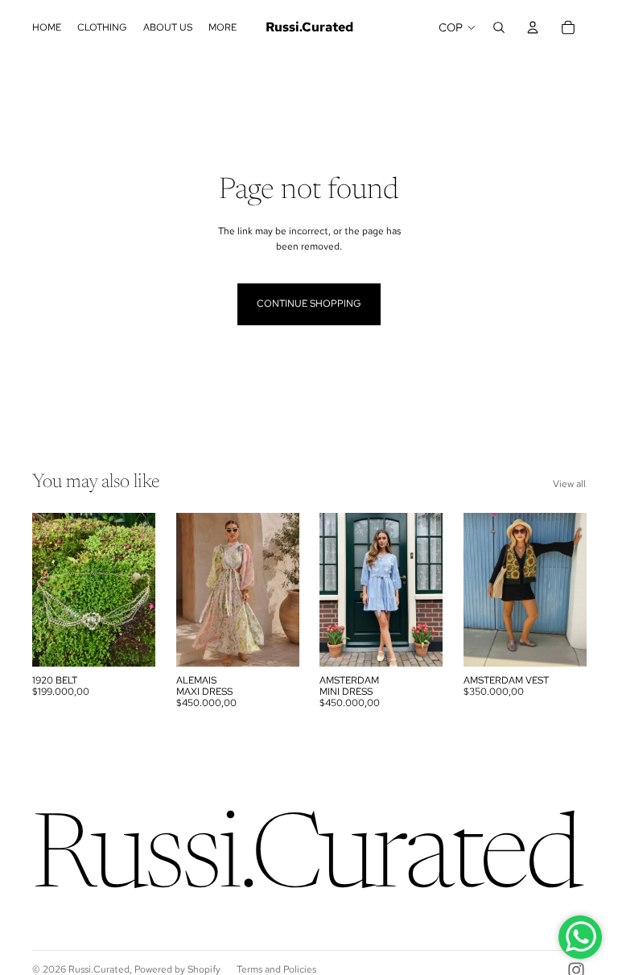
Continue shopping (309, 303)
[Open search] (499, 27)
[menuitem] (222, 28)
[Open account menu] (532, 27)
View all (569, 483)
